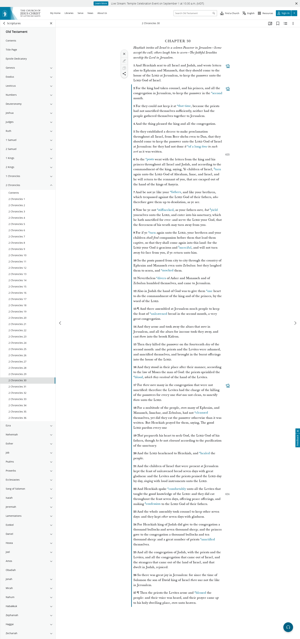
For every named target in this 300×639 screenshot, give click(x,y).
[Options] (293, 23)
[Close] (124, 54)
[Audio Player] (288, 627)
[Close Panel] (51, 23)
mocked (167, 270)
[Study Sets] (270, 23)
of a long (197, 146)
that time (184, 106)
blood (139, 377)
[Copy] (124, 68)
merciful (185, 247)
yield (214, 210)
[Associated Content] (228, 66)
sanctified (208, 539)
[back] (4, 23)
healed (205, 453)
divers (161, 278)
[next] (295, 323)
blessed (201, 593)
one (209, 291)
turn (218, 169)
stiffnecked (166, 210)
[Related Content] (285, 23)
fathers (176, 192)
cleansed (202, 413)
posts (150, 159)
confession (153, 504)
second (217, 93)
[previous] (60, 323)
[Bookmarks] (277, 23)
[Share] (124, 73)
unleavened (159, 314)
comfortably (177, 489)
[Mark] (124, 61)
